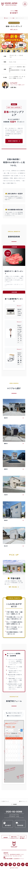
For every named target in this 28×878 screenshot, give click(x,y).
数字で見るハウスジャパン (14, 837)
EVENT (15, 804)
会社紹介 (6, 837)
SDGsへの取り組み (22, 837)
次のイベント (5, 801)
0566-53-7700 (8, 856)
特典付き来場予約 (13, 141)
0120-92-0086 (14, 811)
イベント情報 (11, 18)
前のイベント (22, 801)
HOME (6, 18)
